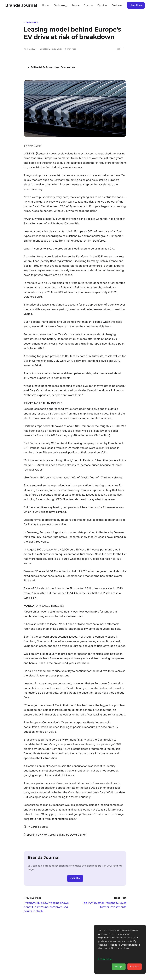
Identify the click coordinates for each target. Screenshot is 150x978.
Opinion (102, 5)
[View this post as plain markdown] (119, 49)
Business (116, 5)
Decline (134, 966)
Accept (118, 966)
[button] (123, 49)
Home (45, 5)
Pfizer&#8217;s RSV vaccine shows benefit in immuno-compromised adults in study (46, 907)
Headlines (136, 5)
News (75, 5)
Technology (61, 5)
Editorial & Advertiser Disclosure (53, 67)
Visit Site (75, 878)
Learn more (105, 958)
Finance (88, 5)
